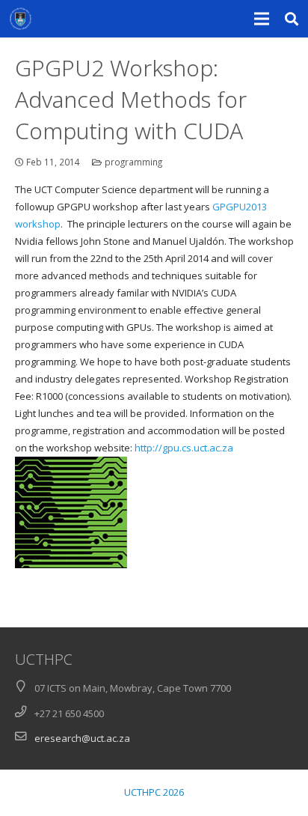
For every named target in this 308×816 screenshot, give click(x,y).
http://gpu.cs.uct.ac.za (184, 447)
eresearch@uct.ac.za (82, 738)
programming (133, 162)
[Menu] (262, 18)
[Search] (292, 18)
